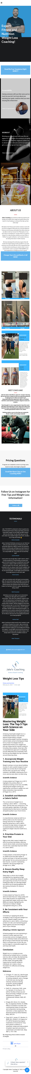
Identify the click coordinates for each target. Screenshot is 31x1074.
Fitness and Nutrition (8, 683)
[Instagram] (15, 1046)
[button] (1, 3)
